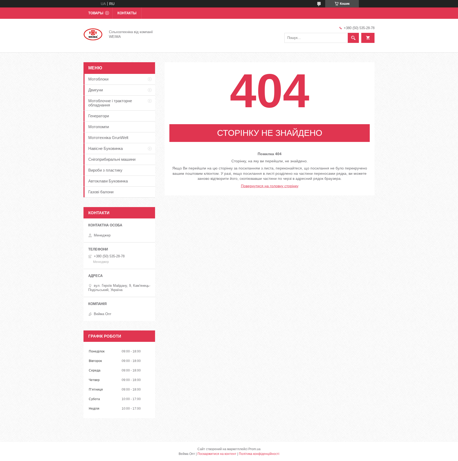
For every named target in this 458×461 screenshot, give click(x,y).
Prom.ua (254, 449)
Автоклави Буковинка (108, 181)
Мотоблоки (98, 79)
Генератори (98, 116)
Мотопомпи (98, 126)
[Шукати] (353, 38)
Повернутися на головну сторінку (269, 186)
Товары (95, 13)
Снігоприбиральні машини (111, 159)
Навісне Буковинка (105, 148)
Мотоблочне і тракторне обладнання (110, 103)
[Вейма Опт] (93, 34)
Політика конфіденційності (259, 454)
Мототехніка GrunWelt (108, 137)
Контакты (126, 13)
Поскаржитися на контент (216, 454)
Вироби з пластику (105, 170)
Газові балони (100, 192)
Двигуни (95, 90)
